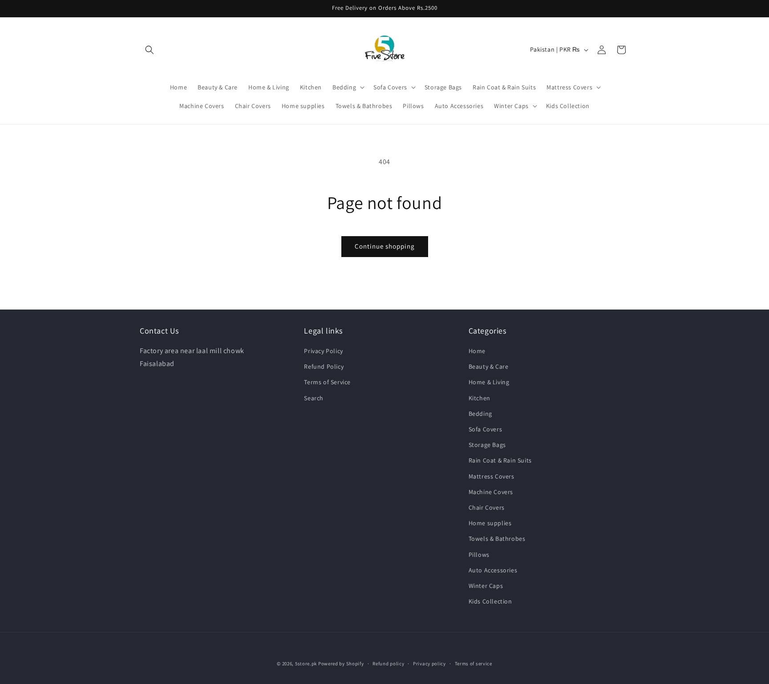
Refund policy (388, 663)
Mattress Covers (491, 476)
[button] (149, 50)
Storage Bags (487, 445)
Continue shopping (385, 246)
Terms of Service (327, 382)
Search (314, 398)
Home (477, 351)
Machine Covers (491, 492)
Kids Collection (490, 601)
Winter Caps (486, 586)
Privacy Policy (323, 351)
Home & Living (489, 382)
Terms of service (473, 663)
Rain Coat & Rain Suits (500, 461)
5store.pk (306, 663)
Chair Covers (487, 507)
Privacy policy (429, 663)
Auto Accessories (493, 570)
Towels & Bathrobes (497, 539)
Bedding (480, 414)
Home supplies (490, 523)
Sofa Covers (485, 429)
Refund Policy (324, 367)
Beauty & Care (489, 367)
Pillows (479, 555)
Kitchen (479, 398)
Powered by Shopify (341, 663)
